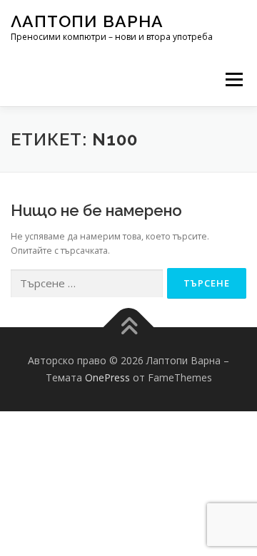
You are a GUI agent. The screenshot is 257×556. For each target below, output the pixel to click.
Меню (233, 79)
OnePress (107, 377)
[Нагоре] (129, 327)
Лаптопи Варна (87, 21)
